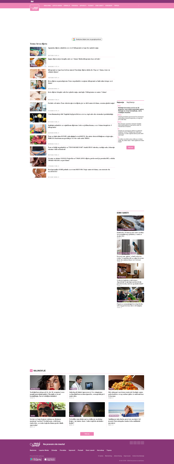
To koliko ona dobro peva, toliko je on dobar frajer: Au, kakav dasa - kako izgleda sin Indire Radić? (131, 140)
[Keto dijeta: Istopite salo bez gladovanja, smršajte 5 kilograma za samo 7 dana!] (38, 95)
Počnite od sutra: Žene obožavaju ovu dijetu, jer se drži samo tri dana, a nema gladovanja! (81, 103)
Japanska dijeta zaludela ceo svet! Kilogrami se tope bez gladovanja (73, 48)
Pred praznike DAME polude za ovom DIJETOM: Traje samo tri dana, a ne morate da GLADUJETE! (79, 170)
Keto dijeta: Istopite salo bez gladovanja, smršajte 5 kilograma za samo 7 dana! (77, 92)
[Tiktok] (142, 442)
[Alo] (32, 1)
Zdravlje (67, 5)
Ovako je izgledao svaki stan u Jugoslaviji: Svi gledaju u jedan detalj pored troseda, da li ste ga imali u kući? (130, 282)
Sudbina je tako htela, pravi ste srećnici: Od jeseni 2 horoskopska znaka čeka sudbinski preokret (124, 421)
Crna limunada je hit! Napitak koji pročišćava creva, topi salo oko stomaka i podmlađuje (80, 114)
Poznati (91, 5)
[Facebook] (131, 442)
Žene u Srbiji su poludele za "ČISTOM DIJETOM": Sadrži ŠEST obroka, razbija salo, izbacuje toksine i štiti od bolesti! (81, 148)
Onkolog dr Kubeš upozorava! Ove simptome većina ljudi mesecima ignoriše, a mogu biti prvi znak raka (131, 118)
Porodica (75, 5)
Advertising (118, 456)
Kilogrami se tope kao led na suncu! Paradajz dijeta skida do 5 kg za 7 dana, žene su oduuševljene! (79, 71)
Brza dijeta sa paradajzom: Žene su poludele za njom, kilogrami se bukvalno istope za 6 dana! (80, 82)
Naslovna (47, 5)
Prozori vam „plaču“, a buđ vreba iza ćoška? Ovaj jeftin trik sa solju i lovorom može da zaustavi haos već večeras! (130, 258)
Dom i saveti (99, 5)
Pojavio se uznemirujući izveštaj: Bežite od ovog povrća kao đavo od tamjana (130, 305)
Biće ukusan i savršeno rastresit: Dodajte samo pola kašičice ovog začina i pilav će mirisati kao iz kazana (129, 125)
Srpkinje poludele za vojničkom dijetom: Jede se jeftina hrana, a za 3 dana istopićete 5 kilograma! (80, 126)
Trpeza (116, 5)
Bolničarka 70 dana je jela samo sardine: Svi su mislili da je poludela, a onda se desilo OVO (130, 234)
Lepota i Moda (57, 5)
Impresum (127, 456)
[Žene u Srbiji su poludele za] (38, 151)
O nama (100, 456)
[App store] (50, 459)
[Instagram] (135, 442)
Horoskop (108, 5)
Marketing (108, 456)
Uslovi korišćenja (138, 456)
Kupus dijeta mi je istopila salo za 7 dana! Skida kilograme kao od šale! (74, 59)
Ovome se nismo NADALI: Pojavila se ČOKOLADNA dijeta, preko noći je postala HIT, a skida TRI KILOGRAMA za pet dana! (81, 159)
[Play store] (36, 459)
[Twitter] (138, 442)
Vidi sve (130, 147)
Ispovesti (83, 5)
